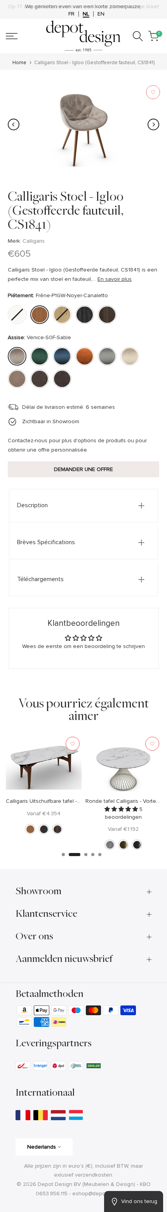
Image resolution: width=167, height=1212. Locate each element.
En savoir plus (114, 279)
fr (71, 14)
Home (19, 62)
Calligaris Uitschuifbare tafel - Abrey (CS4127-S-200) (69, 801)
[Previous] (13, 124)
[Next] (153, 124)
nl (86, 14)
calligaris (34, 241)
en (100, 14)
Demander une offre (83, 469)
